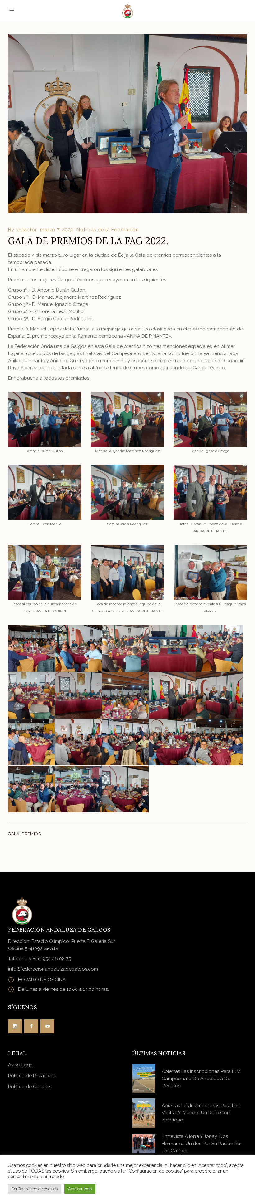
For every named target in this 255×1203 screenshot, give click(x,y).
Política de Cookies (29, 1086)
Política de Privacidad (32, 1076)
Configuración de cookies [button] (35, 1189)
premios (31, 833)
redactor (26, 229)
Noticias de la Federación (107, 229)
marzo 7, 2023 (56, 229)
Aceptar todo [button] (80, 1189)
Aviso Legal (21, 1065)
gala (14, 833)
